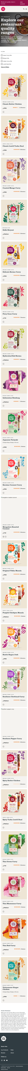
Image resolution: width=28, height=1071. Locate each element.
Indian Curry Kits (7, 61)
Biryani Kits (6, 58)
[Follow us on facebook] (4, 1060)
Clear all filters (5, 67)
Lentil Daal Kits (7, 64)
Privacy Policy (3, 1067)
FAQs (12, 1050)
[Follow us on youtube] (7, 1060)
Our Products (4, 1050)
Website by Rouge (4, 1069)
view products (22, 3)
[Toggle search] (23, 9)
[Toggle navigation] (26, 9)
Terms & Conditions (19, 1066)
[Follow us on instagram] (2, 1060)
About (12, 1053)
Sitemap (8, 1067)
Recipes (3, 1053)
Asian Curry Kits (7, 55)
